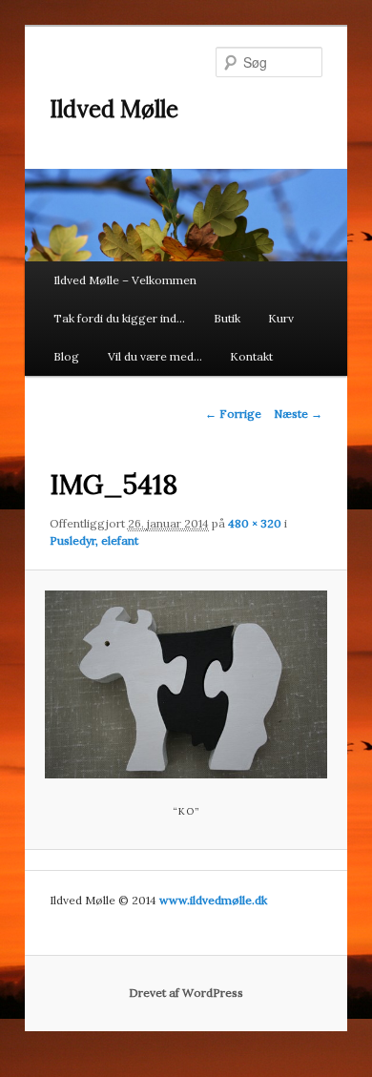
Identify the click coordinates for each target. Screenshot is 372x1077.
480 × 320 (254, 523)
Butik (227, 318)
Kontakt (251, 356)
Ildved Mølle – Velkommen (124, 280)
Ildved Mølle (114, 109)
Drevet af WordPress (186, 992)
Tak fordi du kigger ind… (119, 318)
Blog (66, 356)
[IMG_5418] (185, 684)
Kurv (281, 318)
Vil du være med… (155, 356)
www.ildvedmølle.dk (213, 900)
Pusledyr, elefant (94, 540)
